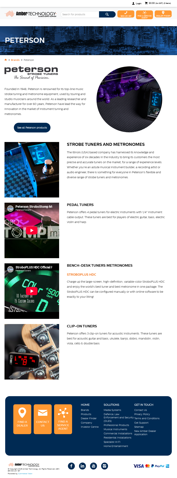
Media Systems (112, 410)
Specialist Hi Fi (112, 442)
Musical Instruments (115, 429)
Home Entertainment (116, 446)
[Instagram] (104, 466)
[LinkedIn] (82, 466)
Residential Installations (117, 437)
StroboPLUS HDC (81, 274)
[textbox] (79, 14)
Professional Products (116, 425)
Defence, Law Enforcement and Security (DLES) (119, 417)
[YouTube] (93, 466)
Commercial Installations (118, 433)
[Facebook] (71, 466)
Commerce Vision (25, 474)
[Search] (107, 14)
